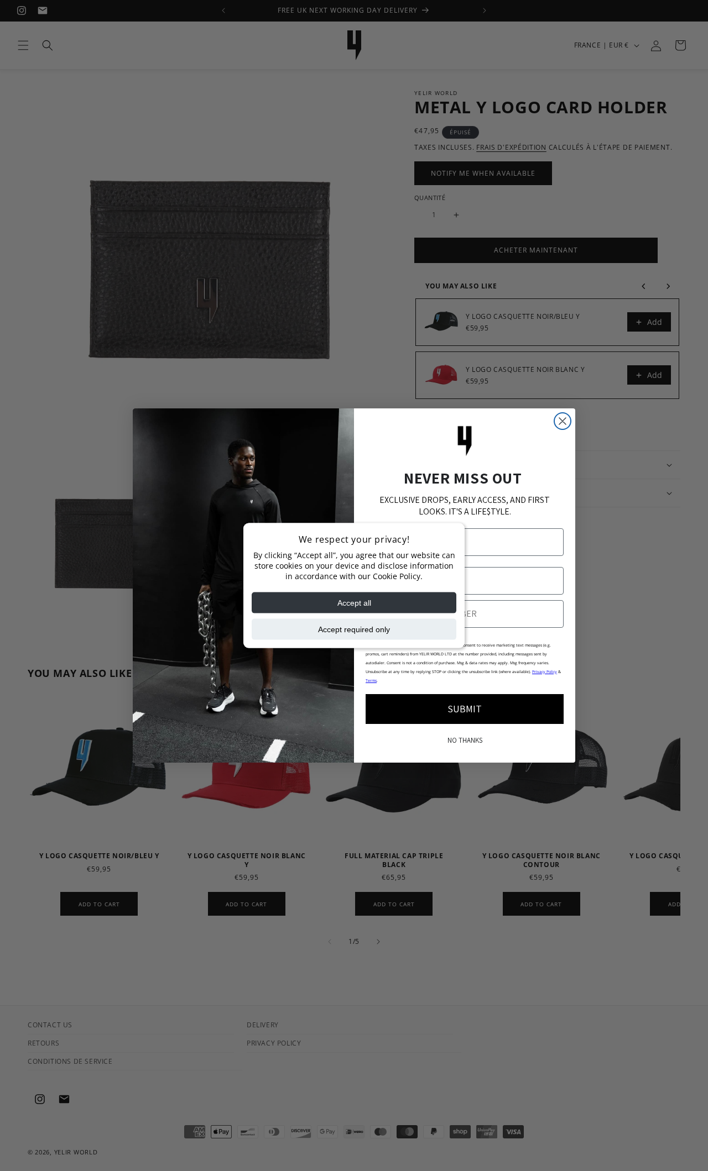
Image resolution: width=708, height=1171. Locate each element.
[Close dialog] (562, 421)
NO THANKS (464, 740)
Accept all (354, 602)
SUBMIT (464, 708)
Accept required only (354, 629)
